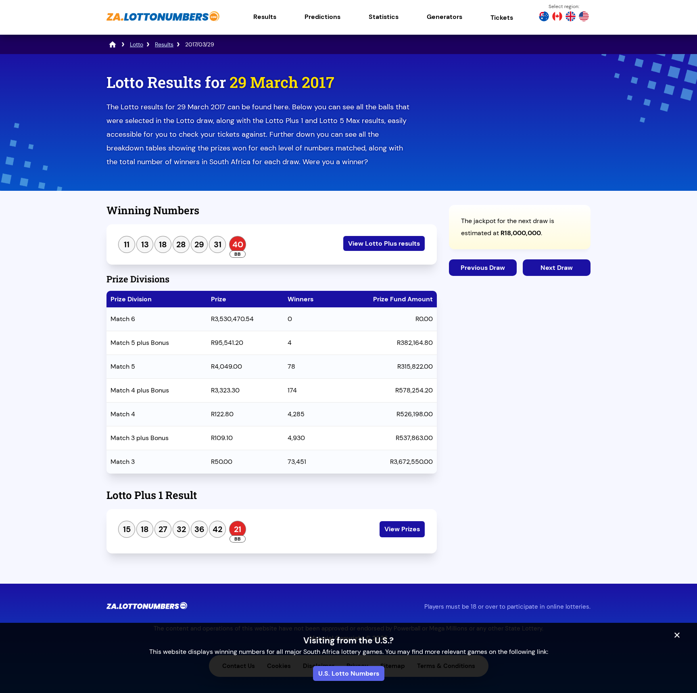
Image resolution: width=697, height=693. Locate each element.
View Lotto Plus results (384, 243)
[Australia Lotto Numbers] (544, 17)
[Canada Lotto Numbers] (557, 17)
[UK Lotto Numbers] (570, 17)
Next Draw (556, 267)
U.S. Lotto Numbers (348, 673)
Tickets (501, 17)
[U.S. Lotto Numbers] (584, 17)
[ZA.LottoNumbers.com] (162, 22)
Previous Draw (483, 267)
